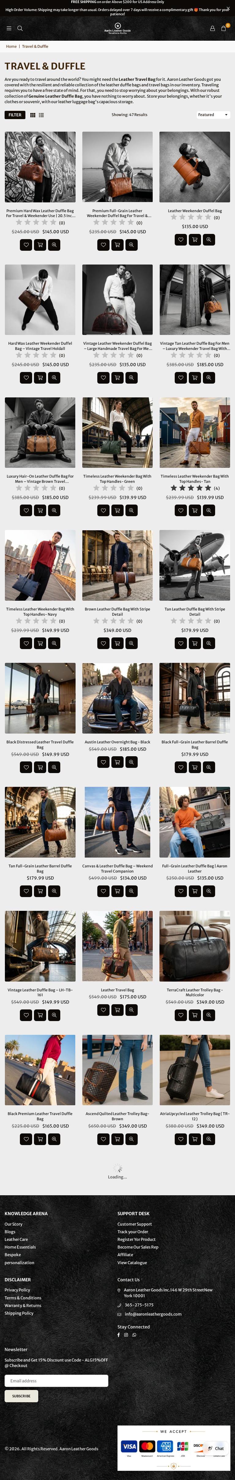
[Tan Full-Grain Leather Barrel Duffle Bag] (40, 822)
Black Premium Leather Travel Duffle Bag (40, 1116)
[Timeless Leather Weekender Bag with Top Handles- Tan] (194, 432)
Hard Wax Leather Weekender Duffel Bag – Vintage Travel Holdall (40, 346)
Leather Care (16, 1239)
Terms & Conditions (23, 1298)
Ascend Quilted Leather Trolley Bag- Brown (117, 1116)
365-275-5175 (139, 1305)
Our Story (13, 1224)
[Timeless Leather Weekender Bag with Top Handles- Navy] (40, 565)
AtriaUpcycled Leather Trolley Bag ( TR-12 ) (195, 1116)
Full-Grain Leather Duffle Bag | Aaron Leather (194, 868)
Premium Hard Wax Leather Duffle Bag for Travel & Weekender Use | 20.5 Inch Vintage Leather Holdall (40, 213)
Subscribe (21, 1396)
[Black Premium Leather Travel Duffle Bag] (40, 1070)
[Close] (101, 1455)
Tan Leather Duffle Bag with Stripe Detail (195, 612)
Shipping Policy (19, 1313)
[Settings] (212, 28)
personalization (19, 1262)
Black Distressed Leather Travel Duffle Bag (40, 744)
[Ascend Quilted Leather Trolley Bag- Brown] (117, 1070)
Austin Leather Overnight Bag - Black (117, 742)
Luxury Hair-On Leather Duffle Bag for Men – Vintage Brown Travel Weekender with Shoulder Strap (40, 479)
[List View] (41, 115)
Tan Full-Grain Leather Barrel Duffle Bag (40, 868)
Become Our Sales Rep (138, 1247)
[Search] (19, 28)
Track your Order (133, 1231)
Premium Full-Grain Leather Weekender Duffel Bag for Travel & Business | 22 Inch (117, 213)
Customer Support (135, 1224)
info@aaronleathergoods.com (153, 1314)
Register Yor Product (137, 1239)
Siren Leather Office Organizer (61, 1464)
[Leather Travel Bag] (117, 946)
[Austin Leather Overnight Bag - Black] (117, 698)
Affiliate (125, 1254)
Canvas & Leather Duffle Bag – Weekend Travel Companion (117, 868)
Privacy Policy (17, 1290)
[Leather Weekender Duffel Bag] (194, 167)
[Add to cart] (40, 245)
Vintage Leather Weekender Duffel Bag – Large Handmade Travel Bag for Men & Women (117, 346)
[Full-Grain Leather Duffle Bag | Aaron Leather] (194, 822)
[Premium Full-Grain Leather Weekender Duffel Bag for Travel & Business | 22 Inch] (117, 167)
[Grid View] (32, 115)
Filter (15, 115)
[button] (223, 28)
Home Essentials (20, 1247)
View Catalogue (132, 1262)
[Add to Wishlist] (26, 245)
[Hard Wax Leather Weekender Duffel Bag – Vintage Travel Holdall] (40, 300)
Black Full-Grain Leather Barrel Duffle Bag (195, 744)
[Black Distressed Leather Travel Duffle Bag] (40, 698)
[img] (36, 223)
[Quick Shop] (195, 1015)
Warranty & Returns (23, 1305)
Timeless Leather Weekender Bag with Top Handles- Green (117, 479)
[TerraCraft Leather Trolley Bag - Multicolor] (194, 946)
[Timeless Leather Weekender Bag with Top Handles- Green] (117, 432)
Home (11, 46)
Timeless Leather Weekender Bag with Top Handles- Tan (195, 479)
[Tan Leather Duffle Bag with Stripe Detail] (194, 565)
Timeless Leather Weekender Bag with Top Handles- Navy (40, 612)
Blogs (10, 1231)
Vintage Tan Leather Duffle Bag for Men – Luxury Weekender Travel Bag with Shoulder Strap (194, 346)
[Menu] (8, 28)
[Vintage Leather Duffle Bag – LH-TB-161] (40, 946)
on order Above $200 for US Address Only (117, 8)
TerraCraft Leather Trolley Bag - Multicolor (195, 992)
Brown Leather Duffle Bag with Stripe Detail (117, 612)
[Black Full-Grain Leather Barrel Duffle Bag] (194, 698)
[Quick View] (54, 245)
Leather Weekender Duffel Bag (195, 210)
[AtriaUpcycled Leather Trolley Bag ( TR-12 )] (194, 1070)
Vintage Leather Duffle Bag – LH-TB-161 (40, 992)
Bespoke (13, 1254)
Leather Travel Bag (117, 990)
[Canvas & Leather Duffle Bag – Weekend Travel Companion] (117, 822)
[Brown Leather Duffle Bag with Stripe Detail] (117, 565)
